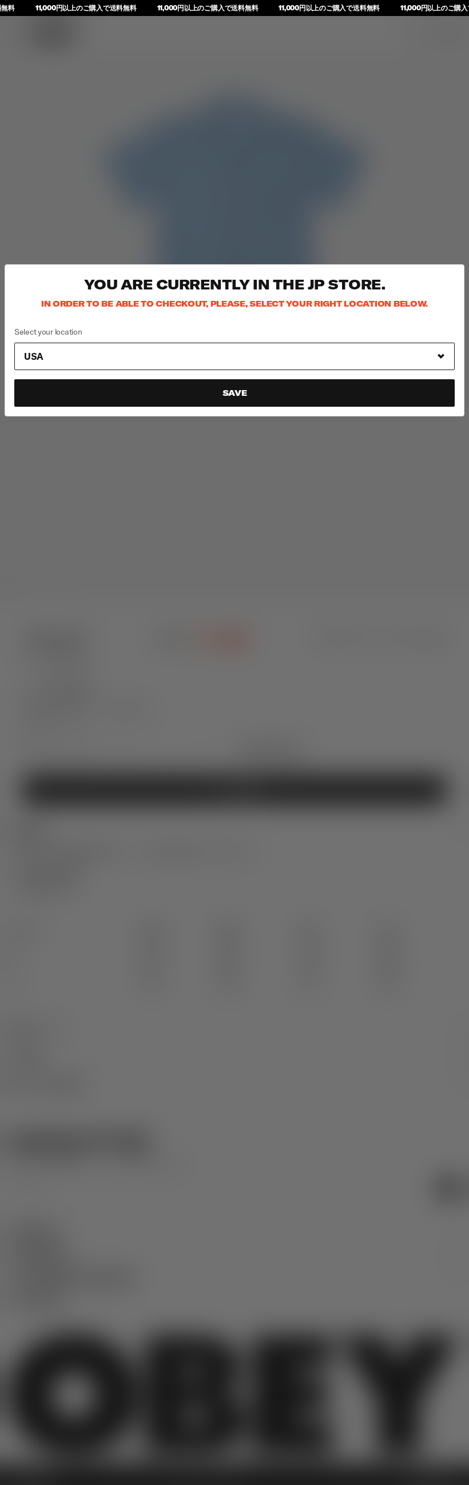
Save (234, 393)
